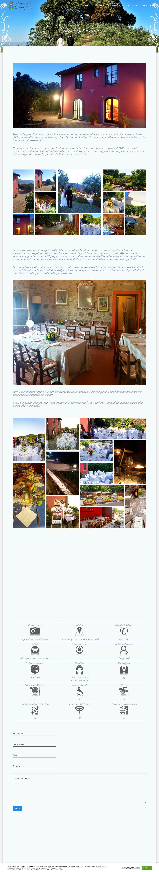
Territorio (99, 5)
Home (86, 5)
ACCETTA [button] (146, 868)
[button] (23, 191)
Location (115, 5)
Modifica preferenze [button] (131, 868)
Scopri (144, 5)
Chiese (130, 5)
